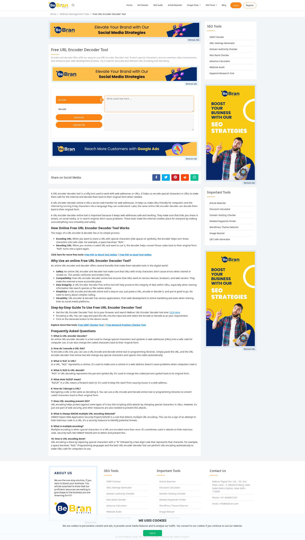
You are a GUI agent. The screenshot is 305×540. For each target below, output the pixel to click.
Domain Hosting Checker (223, 215)
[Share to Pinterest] (175, 177)
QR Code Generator (220, 239)
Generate (79, 117)
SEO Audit (158, 5)
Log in (236, 5)
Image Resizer (217, 233)
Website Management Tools (74, 14)
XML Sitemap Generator (222, 43)
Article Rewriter (175, 5)
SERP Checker (217, 37)
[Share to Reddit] (185, 177)
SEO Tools (210, 5)
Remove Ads (193, 40)
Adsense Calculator (220, 61)
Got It (153, 533)
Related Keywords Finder (223, 221)
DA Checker (142, 5)
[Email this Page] (194, 177)
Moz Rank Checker (219, 55)
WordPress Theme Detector (224, 227)
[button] (73, 5)
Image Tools (193, 5)
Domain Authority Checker (223, 49)
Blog (224, 5)
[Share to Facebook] (156, 177)
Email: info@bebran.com (225, 503)
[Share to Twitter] (166, 177)
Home (129, 5)
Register (250, 5)
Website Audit (217, 67)
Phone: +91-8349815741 (224, 497)
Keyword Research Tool (222, 73)
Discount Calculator (220, 209)
